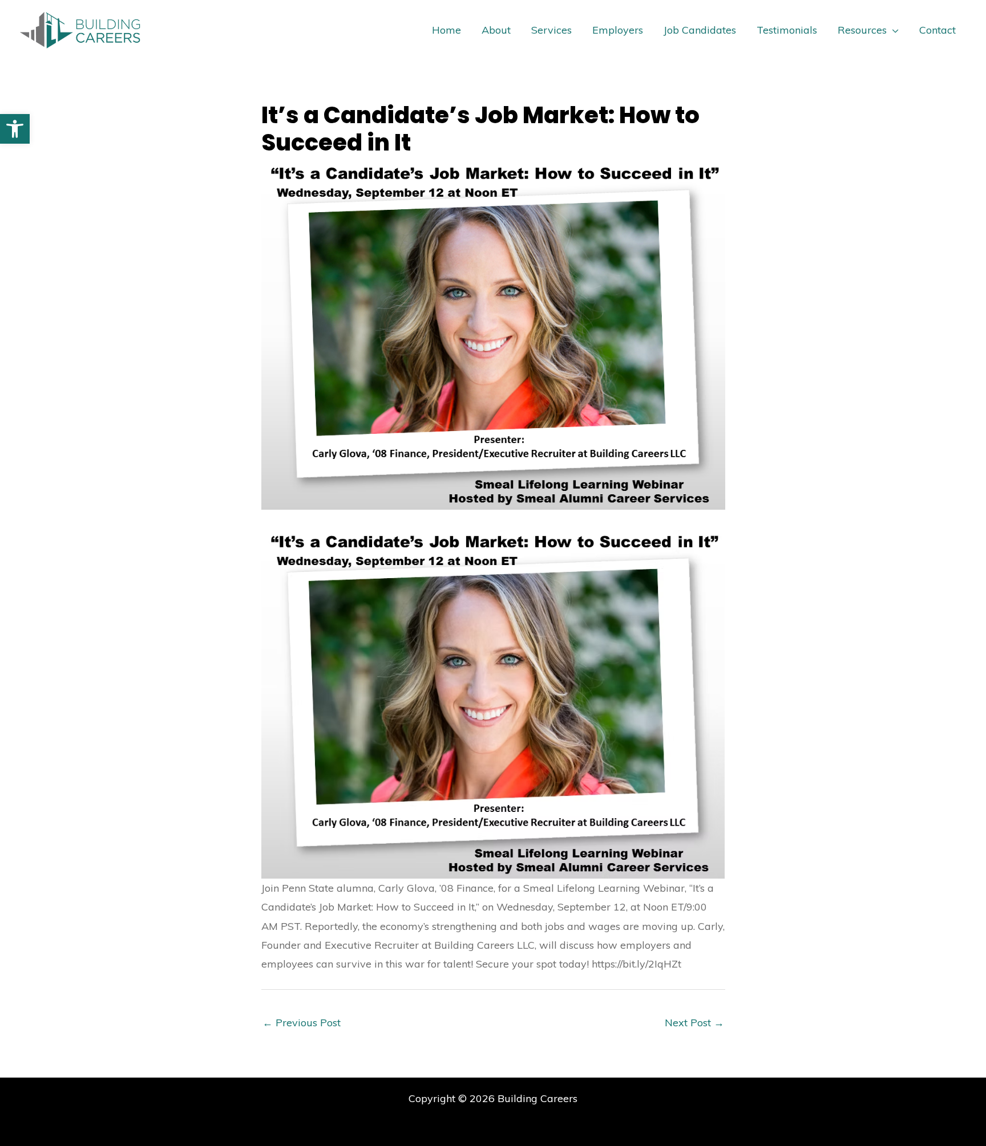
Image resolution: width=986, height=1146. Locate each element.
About (496, 29)
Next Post (694, 1022)
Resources (862, 29)
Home (446, 29)
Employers (617, 29)
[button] (15, 129)
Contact (937, 29)
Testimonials (787, 29)
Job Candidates (700, 29)
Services (551, 29)
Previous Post (301, 1022)
